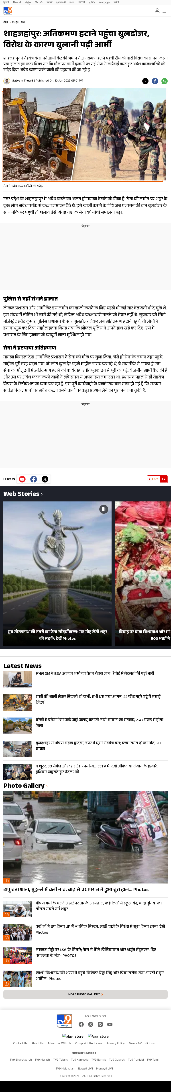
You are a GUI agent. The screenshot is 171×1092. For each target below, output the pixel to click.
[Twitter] (145, 81)
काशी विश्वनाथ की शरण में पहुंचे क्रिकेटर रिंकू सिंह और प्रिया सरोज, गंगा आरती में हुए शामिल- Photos (100, 976)
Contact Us (20, 1044)
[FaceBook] (81, 1024)
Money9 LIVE (104, 1069)
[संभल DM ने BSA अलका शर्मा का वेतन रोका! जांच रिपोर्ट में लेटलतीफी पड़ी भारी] (17, 679)
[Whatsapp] (164, 81)
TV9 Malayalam (65, 1069)
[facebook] (155, 81)
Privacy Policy (116, 1044)
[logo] (7, 11)
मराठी (50, 2)
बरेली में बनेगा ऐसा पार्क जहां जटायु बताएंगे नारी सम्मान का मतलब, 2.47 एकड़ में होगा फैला (99, 723)
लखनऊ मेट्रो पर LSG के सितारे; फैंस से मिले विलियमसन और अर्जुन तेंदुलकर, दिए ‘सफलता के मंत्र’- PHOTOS (96, 953)
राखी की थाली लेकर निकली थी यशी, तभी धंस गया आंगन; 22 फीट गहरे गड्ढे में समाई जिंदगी (98, 700)
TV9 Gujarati (117, 1060)
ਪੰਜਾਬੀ (81, 2)
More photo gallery (84, 994)
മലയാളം (104, 2)
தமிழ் (92, 2)
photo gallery (24, 786)
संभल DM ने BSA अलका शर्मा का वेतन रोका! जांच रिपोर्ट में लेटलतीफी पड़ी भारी (95, 674)
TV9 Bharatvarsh (21, 1060)
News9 (17, 2)
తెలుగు (39, 2)
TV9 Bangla (99, 1060)
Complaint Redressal (88, 1044)
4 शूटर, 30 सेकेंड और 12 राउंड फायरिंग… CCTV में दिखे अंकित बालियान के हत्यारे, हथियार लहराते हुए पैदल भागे (97, 769)
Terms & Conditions (142, 1044)
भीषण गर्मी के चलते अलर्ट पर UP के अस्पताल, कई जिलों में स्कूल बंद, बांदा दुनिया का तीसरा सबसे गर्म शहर (99, 906)
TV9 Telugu (60, 1060)
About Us (37, 1044)
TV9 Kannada (80, 1060)
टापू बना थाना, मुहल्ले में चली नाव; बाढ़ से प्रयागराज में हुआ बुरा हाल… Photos (76, 890)
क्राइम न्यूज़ (18, 22)
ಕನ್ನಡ (28, 2)
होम (5, 22)
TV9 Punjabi (136, 1060)
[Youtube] (22, 479)
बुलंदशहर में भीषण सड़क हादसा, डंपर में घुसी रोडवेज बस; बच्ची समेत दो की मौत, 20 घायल (98, 746)
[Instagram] (100, 1024)
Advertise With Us (59, 1044)
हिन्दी (6, 2)
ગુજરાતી (61, 2)
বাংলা (71, 2)
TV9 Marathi (43, 1060)
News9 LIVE (85, 1069)
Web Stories (21, 495)
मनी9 (116, 2)
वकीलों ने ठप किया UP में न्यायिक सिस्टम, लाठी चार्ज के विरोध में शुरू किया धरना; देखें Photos (100, 930)
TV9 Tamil (153, 1060)
